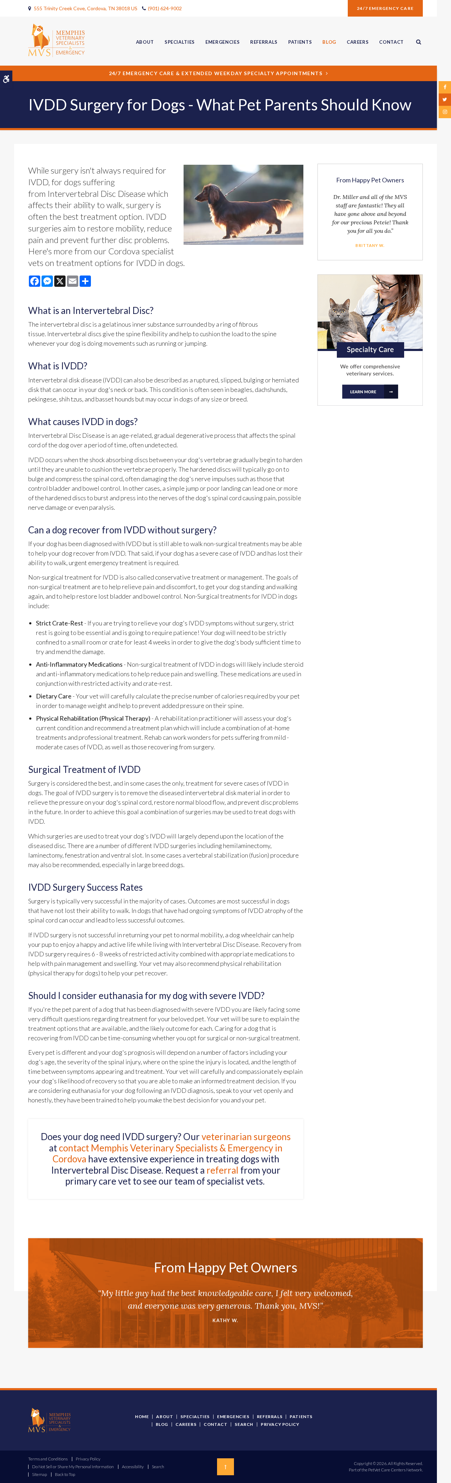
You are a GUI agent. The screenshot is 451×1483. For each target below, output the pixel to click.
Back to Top (65, 1474)
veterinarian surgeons (246, 1136)
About (145, 42)
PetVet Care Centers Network (395, 1469)
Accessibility (133, 1466)
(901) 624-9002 (165, 8)
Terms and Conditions (48, 1458)
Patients (300, 42)
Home (142, 1416)
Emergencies (222, 42)
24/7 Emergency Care (385, 8)
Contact (391, 42)
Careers (358, 42)
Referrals (264, 42)
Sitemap (39, 1474)
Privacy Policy (280, 1424)
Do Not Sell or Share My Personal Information (73, 1466)
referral (222, 1170)
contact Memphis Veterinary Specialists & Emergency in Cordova (167, 1153)
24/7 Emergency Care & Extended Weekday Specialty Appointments (215, 73)
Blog (329, 42)
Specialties (180, 42)
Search (244, 1424)
